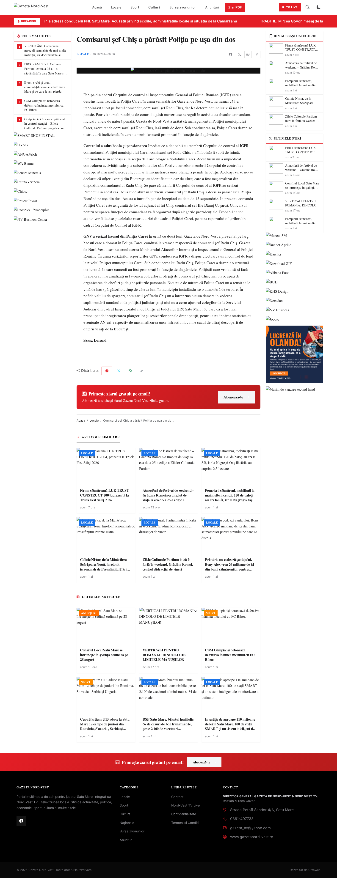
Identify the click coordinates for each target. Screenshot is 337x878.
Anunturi (212, 7)
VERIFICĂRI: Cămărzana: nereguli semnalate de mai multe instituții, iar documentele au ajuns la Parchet (45, 50)
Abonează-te (233, 397)
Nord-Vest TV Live (185, 805)
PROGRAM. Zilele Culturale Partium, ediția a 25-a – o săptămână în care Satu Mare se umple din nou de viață (44, 68)
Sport (134, 7)
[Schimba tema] (318, 7)
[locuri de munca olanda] (294, 354)
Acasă (97, 7)
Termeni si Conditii (185, 823)
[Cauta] (307, 7)
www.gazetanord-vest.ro (251, 836)
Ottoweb (314, 870)
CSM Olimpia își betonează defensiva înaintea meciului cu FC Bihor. (44, 105)
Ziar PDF (235, 7)
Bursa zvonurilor (182, 7)
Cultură (154, 7)
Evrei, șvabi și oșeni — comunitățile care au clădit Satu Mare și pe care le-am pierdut (44, 86)
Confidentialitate (183, 814)
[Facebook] (230, 54)
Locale (116, 7)
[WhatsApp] (248, 54)
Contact (177, 797)
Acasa (81, 420)
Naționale (127, 823)
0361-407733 (242, 818)
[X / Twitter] (239, 54)
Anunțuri (126, 840)
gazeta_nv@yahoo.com (250, 828)
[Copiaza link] (256, 54)
